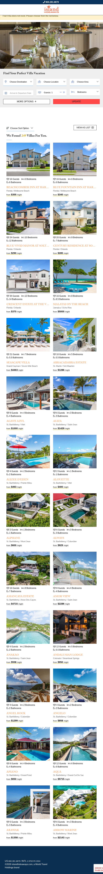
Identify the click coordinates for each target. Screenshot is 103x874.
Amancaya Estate (20, 596)
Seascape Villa (18, 363)
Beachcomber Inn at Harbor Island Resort (41, 187)
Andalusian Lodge (68, 655)
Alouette (61, 480)
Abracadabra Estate (69, 363)
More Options (25, 101)
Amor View (61, 596)
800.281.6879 (52, 2)
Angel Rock (15, 713)
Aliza (57, 421)
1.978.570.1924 (33, 861)
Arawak (12, 830)
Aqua (57, 772)
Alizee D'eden (17, 480)
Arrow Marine (65, 830)
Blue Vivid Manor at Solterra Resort (36, 246)
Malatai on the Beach (70, 304)
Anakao (12, 655)
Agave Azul (15, 421)
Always (58, 538)
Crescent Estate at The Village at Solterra (41, 304)
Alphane (13, 538)
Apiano (12, 772)
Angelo (59, 713)
